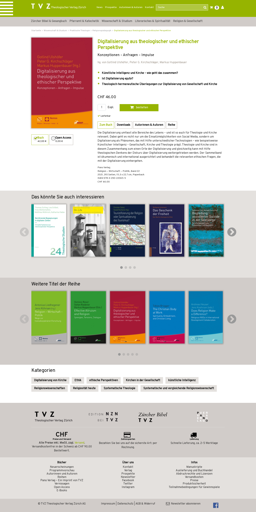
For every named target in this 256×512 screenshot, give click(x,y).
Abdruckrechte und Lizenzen (194, 474)
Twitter (128, 484)
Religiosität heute (84, 388)
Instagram (128, 487)
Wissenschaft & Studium (117, 21)
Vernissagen (62, 484)
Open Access (62, 487)
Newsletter (128, 477)
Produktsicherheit (194, 484)
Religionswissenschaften (49, 388)
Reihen (61, 477)
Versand (79, 443)
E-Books (62, 490)
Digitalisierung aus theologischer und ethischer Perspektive (142, 30)
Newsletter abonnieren (185, 504)
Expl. (111, 107)
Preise (194, 480)
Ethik (78, 380)
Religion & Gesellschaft (188, 21)
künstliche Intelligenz (182, 380)
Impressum (108, 504)
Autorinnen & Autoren (130, 7)
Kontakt (149, 7)
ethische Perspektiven (103, 380)
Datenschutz (125, 504)
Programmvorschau (61, 470)
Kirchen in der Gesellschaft (143, 380)
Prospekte (111, 7)
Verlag (128, 470)
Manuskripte (194, 467)
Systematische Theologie (119, 388)
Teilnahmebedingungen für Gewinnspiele (194, 487)
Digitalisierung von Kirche (50, 380)
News (99, 7)
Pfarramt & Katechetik (84, 21)
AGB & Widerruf (145, 504)
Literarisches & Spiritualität (152, 21)
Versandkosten (194, 477)
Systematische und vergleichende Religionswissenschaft (178, 388)
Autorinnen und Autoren (61, 474)
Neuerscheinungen (62, 467)
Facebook (128, 480)
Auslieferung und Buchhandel (194, 470)
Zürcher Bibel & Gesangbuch (49, 21)
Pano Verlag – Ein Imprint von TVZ (61, 480)
